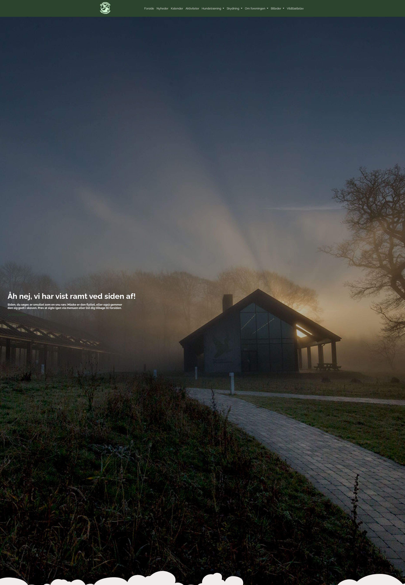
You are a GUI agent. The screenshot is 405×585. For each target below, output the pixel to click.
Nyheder (162, 8)
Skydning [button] (233, 8)
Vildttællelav (295, 8)
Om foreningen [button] (255, 8)
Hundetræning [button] (212, 8)
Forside (149, 8)
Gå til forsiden (17, 314)
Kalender (177, 8)
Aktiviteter (192, 8)
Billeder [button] (276, 8)
